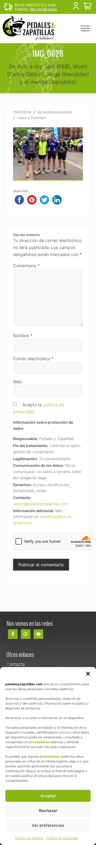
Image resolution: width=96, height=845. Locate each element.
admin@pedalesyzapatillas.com (40, 503)
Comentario (26, 265)
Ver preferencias (48, 825)
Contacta (15, 664)
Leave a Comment (31, 118)
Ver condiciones (43, 9)
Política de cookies (29, 838)
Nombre (23, 335)
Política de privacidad (62, 838)
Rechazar (48, 810)
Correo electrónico (33, 358)
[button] (88, 673)
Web (17, 381)
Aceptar (48, 795)
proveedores (39, 742)
